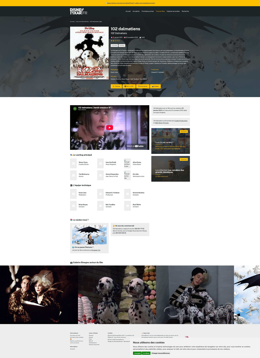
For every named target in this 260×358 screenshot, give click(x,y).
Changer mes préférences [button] (161, 353)
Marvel (91, 341)
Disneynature (93, 342)
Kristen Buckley (116, 79)
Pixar (90, 339)
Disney (91, 337)
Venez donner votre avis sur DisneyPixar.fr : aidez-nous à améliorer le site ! (131, 3)
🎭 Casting (116, 86)
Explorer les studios (173, 11)
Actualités (136, 11)
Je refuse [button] (146, 353)
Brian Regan (126, 79)
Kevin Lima (114, 72)
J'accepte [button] (137, 353)
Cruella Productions (180, 121)
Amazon (72, 349)
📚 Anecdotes (142, 86)
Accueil (128, 11)
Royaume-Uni (95, 250)
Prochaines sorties (148, 11)
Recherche (185, 11)
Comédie (114, 45)
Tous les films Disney (82, 21)
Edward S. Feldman (157, 72)
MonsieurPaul (128, 341)
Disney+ (91, 335)
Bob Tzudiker (134, 79)
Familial (122, 45)
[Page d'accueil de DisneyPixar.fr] (78, 11)
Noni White (143, 79)
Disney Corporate (94, 344)
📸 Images (155, 86)
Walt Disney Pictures (162, 123)
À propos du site (75, 335)
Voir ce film (130, 86)
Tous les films (160, 11)
